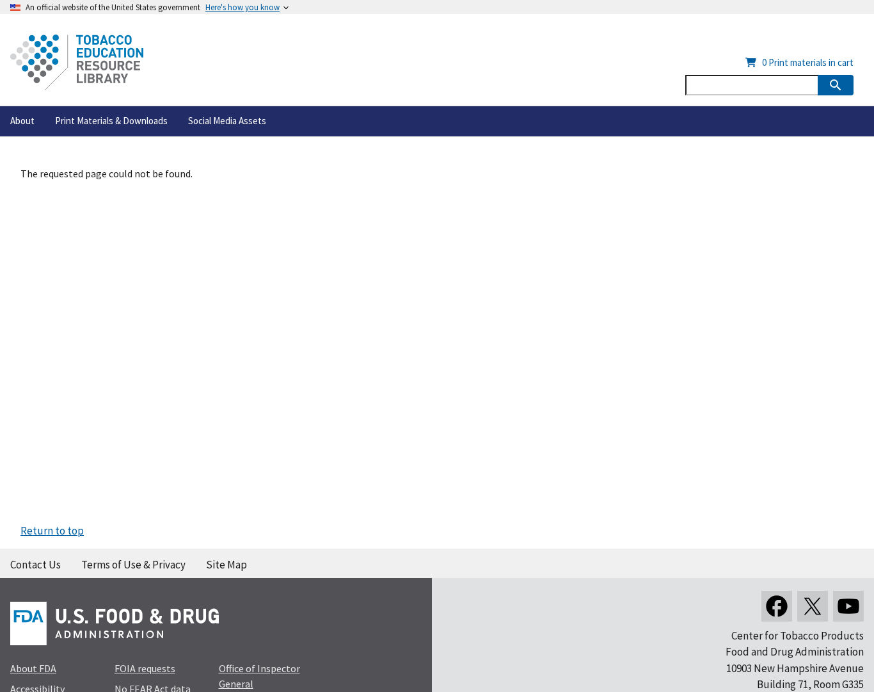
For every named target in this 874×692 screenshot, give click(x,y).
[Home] (76, 62)
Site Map (226, 565)
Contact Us (35, 565)
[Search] (836, 85)
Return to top (52, 531)
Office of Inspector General (259, 676)
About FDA (33, 668)
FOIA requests (145, 668)
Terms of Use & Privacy (133, 565)
